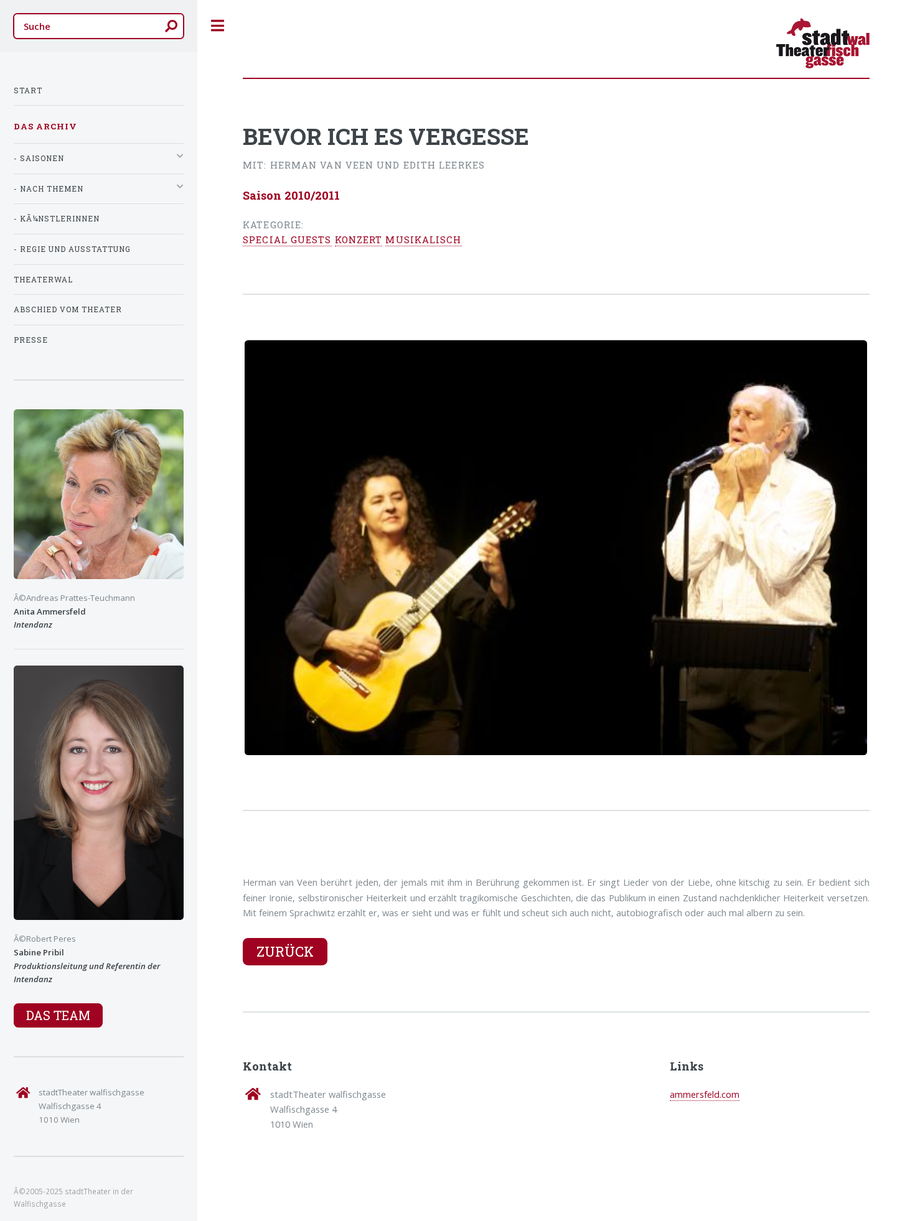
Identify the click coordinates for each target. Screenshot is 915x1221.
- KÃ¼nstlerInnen (57, 218)
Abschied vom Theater (68, 309)
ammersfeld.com (704, 1094)
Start (28, 90)
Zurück (285, 951)
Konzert (359, 240)
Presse (31, 340)
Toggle (217, 26)
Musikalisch (423, 240)
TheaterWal (43, 279)
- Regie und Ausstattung (72, 249)
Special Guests (287, 240)
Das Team (58, 1015)
